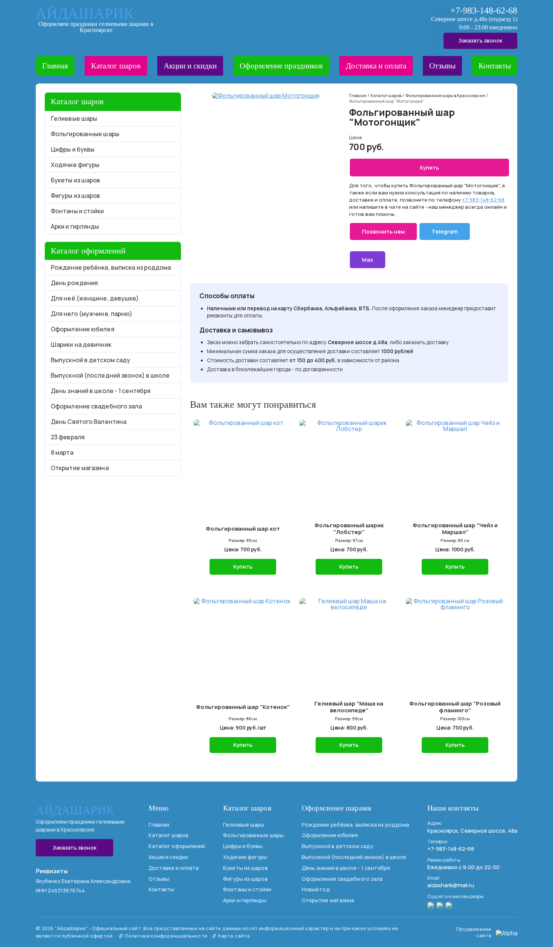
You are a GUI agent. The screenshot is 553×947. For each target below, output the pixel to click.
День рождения (74, 283)
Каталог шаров (116, 65)
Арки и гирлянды (75, 226)
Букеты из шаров (75, 180)
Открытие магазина (80, 468)
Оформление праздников (281, 65)
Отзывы (442, 65)
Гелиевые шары (74, 118)
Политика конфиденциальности (165, 935)
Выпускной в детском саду (90, 360)
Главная (55, 65)
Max (367, 260)
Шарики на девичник (81, 344)
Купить (429, 167)
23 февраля (68, 437)
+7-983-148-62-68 (483, 10)
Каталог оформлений (177, 846)
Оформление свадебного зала (96, 406)
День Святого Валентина (88, 421)
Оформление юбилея (82, 329)
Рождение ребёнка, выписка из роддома (111, 267)
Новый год (316, 889)
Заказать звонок (480, 40)
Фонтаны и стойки (77, 211)
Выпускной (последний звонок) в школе (110, 375)
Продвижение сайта (473, 932)
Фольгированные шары (85, 134)
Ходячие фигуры (75, 165)
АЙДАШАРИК (85, 13)
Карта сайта (233, 935)
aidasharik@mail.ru (450, 885)
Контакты (495, 65)
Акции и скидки (190, 65)
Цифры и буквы (72, 149)
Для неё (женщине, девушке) (95, 298)
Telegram (444, 231)
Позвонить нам (383, 231)
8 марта (62, 452)
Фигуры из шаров (75, 195)
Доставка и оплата (376, 65)
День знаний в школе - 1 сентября (100, 391)
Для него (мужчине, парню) (92, 314)
